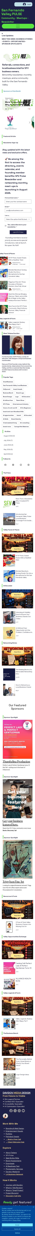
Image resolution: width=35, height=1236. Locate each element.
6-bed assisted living (10, 423)
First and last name (12, 198)
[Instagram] (28, 465)
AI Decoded (28, 415)
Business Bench (8, 393)
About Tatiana (11, 1153)
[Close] (32, 1208)
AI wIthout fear (8, 400)
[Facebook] (5, 465)
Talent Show (20, 400)
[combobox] (18, 219)
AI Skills (5, 419)
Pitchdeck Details (12, 1136)
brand (19, 415)
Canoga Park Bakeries (21, 426)
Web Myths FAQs (12, 1158)
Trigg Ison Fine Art (13, 881)
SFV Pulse (6, 404)
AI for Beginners (25, 408)
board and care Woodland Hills (13, 411)
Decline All (17, 1229)
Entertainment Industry (20, 404)
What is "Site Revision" (14, 1188)
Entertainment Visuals (14, 1131)
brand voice (7, 426)
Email (7, 207)
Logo (17, 396)
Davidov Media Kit (13, 1172)
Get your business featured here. (13, 822)
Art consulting (24, 423)
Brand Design (7, 396)
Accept (17, 1225)
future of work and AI (10, 408)
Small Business (8, 382)
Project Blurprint (12, 1193)
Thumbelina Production (16, 761)
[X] (13, 465)
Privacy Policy (17, 1220)
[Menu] (18, 26)
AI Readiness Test (12, 1166)
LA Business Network (14, 1174)
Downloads (10, 1163)
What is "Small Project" (15, 1190)
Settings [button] (17, 1233)
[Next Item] (29, 122)
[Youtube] (21, 465)
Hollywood (6, 389)
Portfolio (9, 1134)
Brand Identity (16, 419)
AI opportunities (8, 415)
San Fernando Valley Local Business (15, 385)
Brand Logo (20, 393)
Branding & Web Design (15, 1128)
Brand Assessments (13, 1161)
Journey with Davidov (14, 1185)
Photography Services (14, 1169)
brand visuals (17, 389)
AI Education (26, 396)
